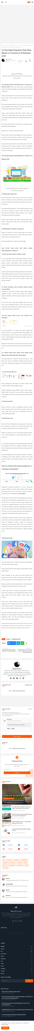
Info (17, 951)
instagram (10, 849)
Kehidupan (16, 860)
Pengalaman (12, 865)
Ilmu (4, 860)
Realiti (26, 865)
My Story (5, 865)
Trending (17, 968)
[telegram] (14, 678)
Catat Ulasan (17, 736)
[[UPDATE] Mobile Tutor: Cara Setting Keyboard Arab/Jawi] (6, 823)
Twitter (18, 643)
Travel (17, 963)
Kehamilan (9, 860)
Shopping (17, 958)
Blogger (17, 946)
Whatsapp (22, 643)
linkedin (26, 845)
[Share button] (26, 643)
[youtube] (17, 678)
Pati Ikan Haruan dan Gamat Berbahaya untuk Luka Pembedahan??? (22, 815)
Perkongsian (20, 865)
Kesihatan (5, 862)
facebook (10, 845)
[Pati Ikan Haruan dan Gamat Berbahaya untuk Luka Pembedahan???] (6, 816)
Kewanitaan (12, 862)
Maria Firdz (16, 669)
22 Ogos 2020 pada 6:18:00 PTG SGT (14, 720)
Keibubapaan (24, 860)
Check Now (4, 1024)
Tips (17, 961)
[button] (28, 2)
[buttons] (13, 921)
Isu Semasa (17, 953)
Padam (13, 728)
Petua (17, 956)
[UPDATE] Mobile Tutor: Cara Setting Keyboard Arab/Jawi (21, 822)
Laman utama (5, 45)
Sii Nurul (9, 719)
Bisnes (8, 639)
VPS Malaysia (14, 493)
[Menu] (2, 2)
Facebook (12, 643)
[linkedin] (23, 678)
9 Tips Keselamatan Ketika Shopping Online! (21, 829)
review (17, 973)
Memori (25, 862)
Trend (17, 966)
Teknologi (5, 867)
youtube (26, 849)
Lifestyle (19, 862)
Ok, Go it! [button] (5, 1028)
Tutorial (17, 971)
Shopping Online (14, 45)
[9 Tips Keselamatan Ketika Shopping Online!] (6, 831)
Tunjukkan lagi (28, 685)
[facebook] (11, 678)
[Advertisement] (17, 24)
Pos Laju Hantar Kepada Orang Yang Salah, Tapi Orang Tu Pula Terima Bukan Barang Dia (21, 808)
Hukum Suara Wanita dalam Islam (11, 991)
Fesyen (17, 948)
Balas (8, 728)
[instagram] (20, 678)
